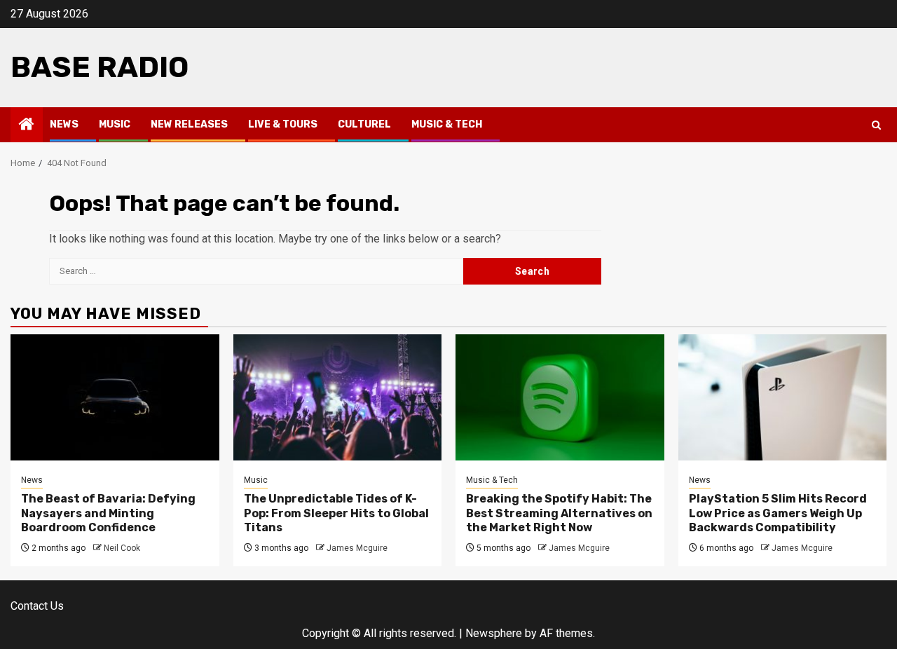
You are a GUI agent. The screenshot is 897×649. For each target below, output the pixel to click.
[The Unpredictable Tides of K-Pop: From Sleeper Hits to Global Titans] (337, 397)
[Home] (26, 125)
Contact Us (37, 606)
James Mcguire (357, 548)
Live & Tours (282, 124)
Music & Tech (446, 124)
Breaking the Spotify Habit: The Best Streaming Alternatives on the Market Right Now (559, 513)
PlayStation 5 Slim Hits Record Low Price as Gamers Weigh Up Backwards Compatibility (778, 513)
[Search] (876, 125)
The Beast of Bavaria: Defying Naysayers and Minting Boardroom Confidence (108, 513)
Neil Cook (122, 548)
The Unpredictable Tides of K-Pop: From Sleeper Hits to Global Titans (336, 513)
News (64, 124)
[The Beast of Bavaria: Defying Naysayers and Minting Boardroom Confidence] (115, 397)
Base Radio (100, 67)
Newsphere (493, 633)
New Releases (189, 124)
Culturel (364, 124)
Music (114, 124)
